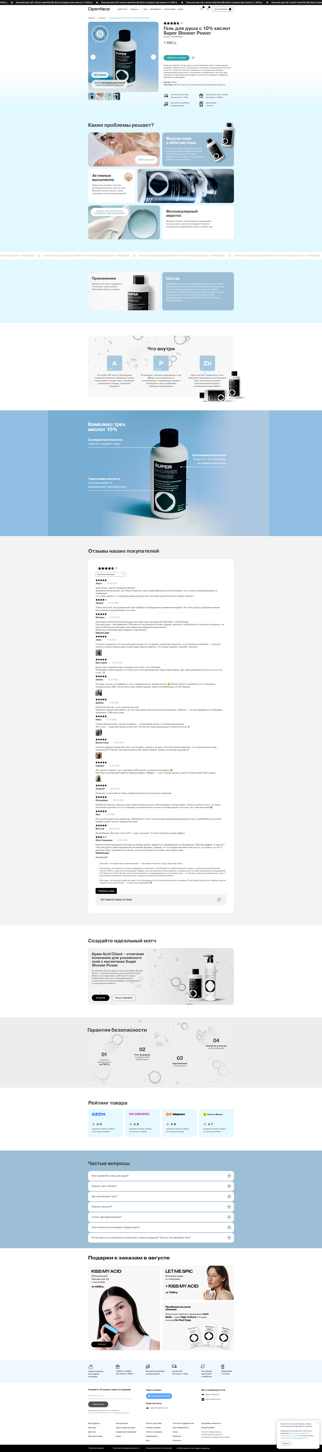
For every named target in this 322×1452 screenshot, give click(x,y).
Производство (152, 1436)
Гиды (145, 9)
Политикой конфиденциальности (294, 1438)
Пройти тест (123, 9)
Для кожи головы (95, 1436)
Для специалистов (180, 1427)
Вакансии (177, 1436)
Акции (118, 1436)
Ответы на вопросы (154, 1432)
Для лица (92, 1427)
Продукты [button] (134, 9)
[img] (198, 1283)
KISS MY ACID (106, 1271)
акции (180, 9)
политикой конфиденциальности (101, 1413)
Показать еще (102, 633)
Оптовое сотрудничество (183, 1423)
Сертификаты (155, 9)
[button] (140, 9)
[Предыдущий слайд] (93, 56)
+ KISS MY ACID (181, 1286)
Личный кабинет (208, 1427)
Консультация (169, 9)
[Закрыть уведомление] (317, 1422)
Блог (148, 1440)
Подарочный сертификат (126, 1432)
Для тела (92, 1432)
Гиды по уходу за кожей (125, 1427)
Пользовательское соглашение (159, 1448)
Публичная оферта (96, 1448)
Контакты (177, 1440)
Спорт (175, 1432)
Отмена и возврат (153, 1427)
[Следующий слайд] (153, 56)
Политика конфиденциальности (126, 1448)
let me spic (179, 1271)
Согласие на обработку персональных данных (295, 1434)
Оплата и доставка (154, 1423)
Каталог (102, 18)
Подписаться (98, 1404)
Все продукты (94, 1423)
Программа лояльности (211, 1423)
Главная (91, 18)
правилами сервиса (122, 1413)
